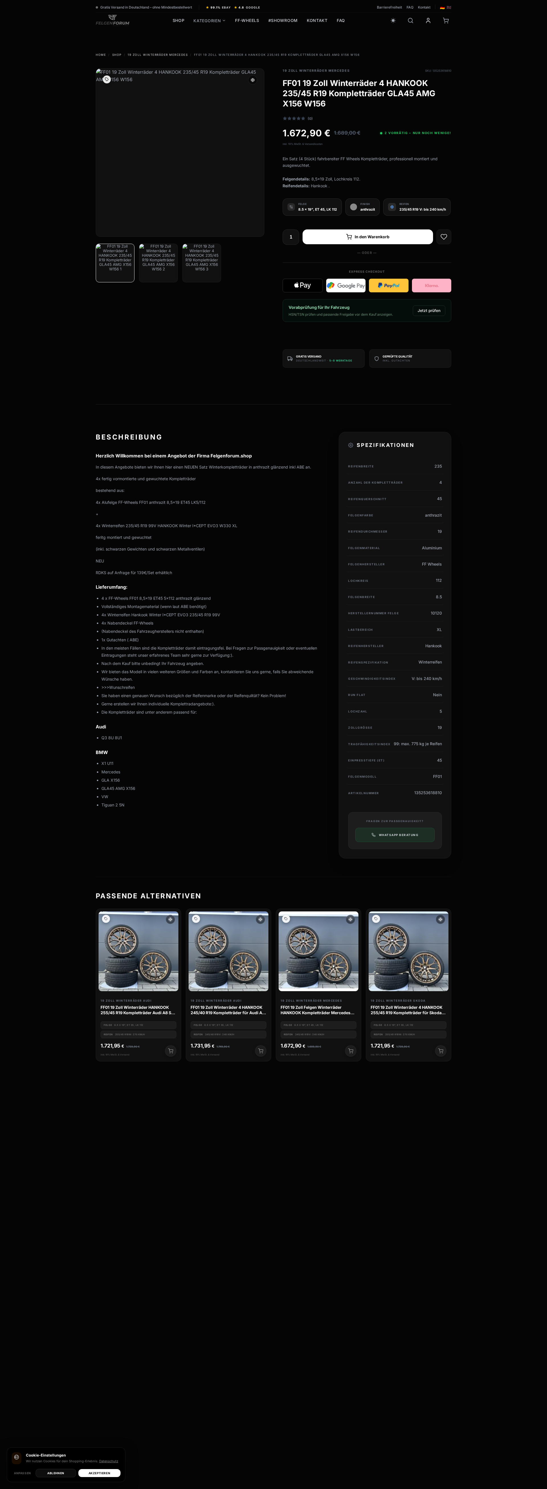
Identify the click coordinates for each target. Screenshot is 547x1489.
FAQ (410, 7)
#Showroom (283, 20)
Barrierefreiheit (389, 7)
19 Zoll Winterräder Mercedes (158, 54)
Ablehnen (55, 1473)
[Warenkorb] (445, 20)
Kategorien (207, 20)
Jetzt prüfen (429, 310)
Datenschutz (108, 1461)
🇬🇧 (448, 7)
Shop (179, 20)
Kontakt (424, 7)
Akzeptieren (100, 1473)
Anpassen (22, 1473)
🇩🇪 (442, 7)
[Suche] (410, 20)
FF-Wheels (247, 20)
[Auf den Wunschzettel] (443, 236)
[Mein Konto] (428, 20)
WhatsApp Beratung (399, 835)
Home (101, 54)
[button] (170, 919)
